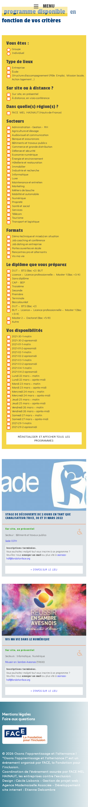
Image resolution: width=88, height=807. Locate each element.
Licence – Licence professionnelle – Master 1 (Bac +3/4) (46, 274)
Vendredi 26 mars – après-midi (31, 411)
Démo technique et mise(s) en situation (35, 236)
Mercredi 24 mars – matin (28, 391)
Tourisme (17, 217)
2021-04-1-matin (22, 368)
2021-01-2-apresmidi (24, 348)
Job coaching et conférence (28, 240)
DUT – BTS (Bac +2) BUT (27, 270)
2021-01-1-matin (21, 344)
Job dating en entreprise (27, 244)
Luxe (15, 178)
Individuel (18, 53)
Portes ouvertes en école (26, 248)
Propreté (17, 202)
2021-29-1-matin (22, 423)
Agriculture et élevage (25, 131)
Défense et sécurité (23, 150)
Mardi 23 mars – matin (26, 383)
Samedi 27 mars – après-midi (30, 419)
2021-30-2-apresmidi (24, 340)
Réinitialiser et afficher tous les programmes (44, 438)
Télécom (17, 214)
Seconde (17, 290)
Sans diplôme (20, 278)
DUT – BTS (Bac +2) (24, 306)
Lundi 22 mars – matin (25, 375)
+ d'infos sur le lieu (44, 569)
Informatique (20, 174)
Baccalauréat (20, 302)
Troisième (18, 286)
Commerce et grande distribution (32, 146)
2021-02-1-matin (21, 352)
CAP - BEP (18, 282)
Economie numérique (25, 154)
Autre (15, 321)
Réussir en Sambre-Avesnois (20, 662)
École (15, 71)
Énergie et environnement (27, 158)
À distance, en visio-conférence (30, 98)
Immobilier (18, 166)
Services (17, 210)
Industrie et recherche (25, 170)
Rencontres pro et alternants (29, 252)
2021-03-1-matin (22, 360)
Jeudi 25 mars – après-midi (29, 403)
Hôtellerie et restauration (27, 162)
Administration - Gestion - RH (30, 127)
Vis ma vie (18, 256)
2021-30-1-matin (22, 336)
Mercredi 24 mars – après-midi (31, 395)
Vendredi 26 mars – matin (28, 407)
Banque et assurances (25, 138)
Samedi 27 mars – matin (27, 415)
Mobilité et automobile (25, 194)
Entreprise (18, 67)
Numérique (19, 198)
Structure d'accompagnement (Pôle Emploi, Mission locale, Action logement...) (48, 77)
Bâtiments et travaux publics (29, 143)
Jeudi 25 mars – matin (25, 399)
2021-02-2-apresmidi (24, 356)
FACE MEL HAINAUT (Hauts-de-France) (36, 112)
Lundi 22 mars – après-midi (29, 379)
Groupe (16, 49)
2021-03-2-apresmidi (24, 364)
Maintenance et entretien (27, 182)
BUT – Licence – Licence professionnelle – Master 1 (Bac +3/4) (46, 311)
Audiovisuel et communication (30, 135)
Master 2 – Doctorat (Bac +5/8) (31, 318)
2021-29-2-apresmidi (24, 427)
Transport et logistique (25, 221)
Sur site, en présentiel (25, 94)
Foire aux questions (18, 719)
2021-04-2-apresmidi (24, 371)
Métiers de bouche (23, 190)
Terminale (18, 298)
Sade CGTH (11, 541)
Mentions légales (16, 714)
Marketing (18, 186)
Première (17, 294)
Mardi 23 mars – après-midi (29, 387)
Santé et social (21, 206)
